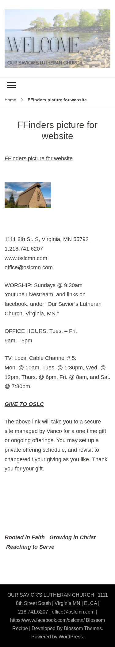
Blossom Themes (83, 628)
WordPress (71, 636)
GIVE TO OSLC (24, 404)
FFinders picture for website (39, 158)
